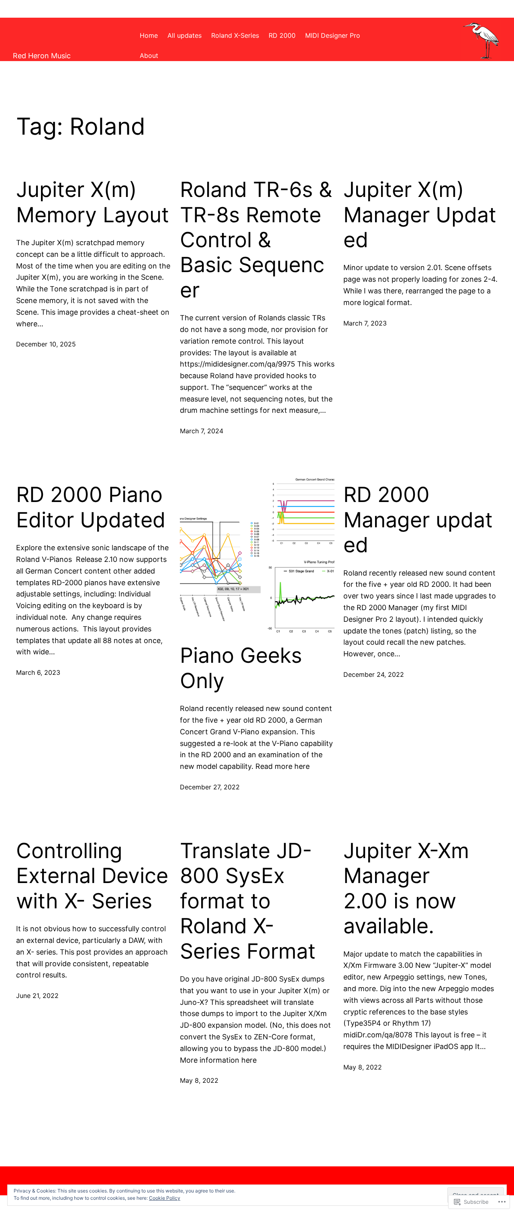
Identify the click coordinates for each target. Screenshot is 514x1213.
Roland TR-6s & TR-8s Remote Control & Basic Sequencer (256, 240)
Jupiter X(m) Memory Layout (92, 202)
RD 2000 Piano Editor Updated (90, 507)
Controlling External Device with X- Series (92, 876)
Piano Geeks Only (241, 668)
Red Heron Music (42, 55)
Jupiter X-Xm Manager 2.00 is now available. (406, 888)
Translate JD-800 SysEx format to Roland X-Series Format (248, 901)
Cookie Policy (164, 1198)
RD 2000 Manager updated (418, 519)
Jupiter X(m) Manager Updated (419, 214)
